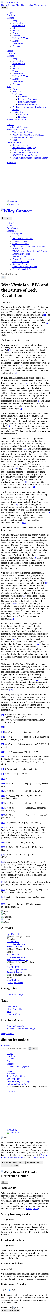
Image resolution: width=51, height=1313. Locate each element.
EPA (9, 1011)
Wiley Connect (7, 1033)
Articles (15, 30)
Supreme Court (13, 1014)
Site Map (11, 1073)
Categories (11, 231)
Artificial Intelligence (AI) (24, 147)
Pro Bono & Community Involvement (29, 107)
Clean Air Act (13, 1006)
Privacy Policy (13, 1079)
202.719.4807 (13, 980)
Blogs (15, 33)
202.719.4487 (13, 941)
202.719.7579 (13, 954)
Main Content (22, 5)
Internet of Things (20, 256)
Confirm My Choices (10, 1310)
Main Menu (34, 5)
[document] (25, 1241)
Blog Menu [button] (6, 218)
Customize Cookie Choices (13, 1163)
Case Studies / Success (22, 137)
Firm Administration (27, 102)
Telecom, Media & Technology (21, 1028)
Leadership (17, 94)
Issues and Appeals (15, 1026)
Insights (10, 18)
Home (9, 1071)
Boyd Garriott (13, 934)
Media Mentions (19, 23)
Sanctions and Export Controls (26, 152)
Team (14, 140)
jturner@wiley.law (15, 982)
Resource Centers (15, 142)
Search (43, 5)
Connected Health (20, 243)
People (10, 12)
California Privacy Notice (18, 1084)
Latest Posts (12, 223)
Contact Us (17, 112)
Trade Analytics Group (17, 129)
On (6, 1290)
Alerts (15, 28)
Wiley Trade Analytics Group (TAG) (28, 135)
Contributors (12, 228)
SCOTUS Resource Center (24, 155)
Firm (9, 86)
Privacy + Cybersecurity (23, 259)
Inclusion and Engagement (19, 127)
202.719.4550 (13, 967)
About (9, 225)
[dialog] (25, 1154)
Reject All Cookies (34, 1163)
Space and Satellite (20, 261)
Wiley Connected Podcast (23, 269)
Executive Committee (27, 99)
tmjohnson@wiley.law (17, 969)
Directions (22, 117)
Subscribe (11, 119)
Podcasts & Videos (20, 38)
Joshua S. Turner (14, 972)
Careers (10, 124)
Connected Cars (19, 241)
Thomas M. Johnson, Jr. (17, 959)
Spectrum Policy (19, 264)
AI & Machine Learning (23, 238)
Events (15, 41)
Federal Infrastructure (22, 150)
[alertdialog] (25, 1241)
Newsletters (17, 35)
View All (16, 236)
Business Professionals (28, 104)
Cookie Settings (8, 5)
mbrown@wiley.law (16, 957)
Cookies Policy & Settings (18, 1081)
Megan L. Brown (14, 946)
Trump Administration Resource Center (30, 158)
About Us (16, 91)
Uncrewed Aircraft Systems (24, 266)
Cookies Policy (37, 1157)
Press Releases (19, 25)
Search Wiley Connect (11, 274)
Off (13, 1290)
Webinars (16, 46)
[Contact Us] (13, 204)
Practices (11, 15)
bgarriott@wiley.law (16, 944)
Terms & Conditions (16, 1076)
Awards (15, 109)
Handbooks (17, 43)
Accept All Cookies (10, 1166)
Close (4, 1182)
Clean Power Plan (15, 1009)
